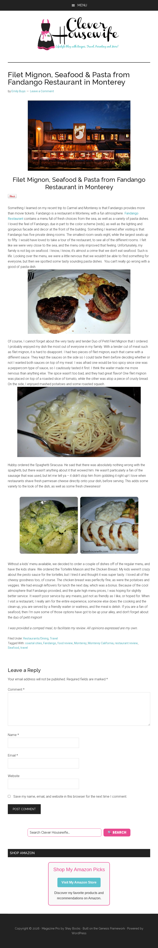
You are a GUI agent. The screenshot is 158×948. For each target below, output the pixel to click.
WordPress (79, 933)
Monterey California (101, 643)
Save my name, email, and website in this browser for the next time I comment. (70, 796)
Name (13, 735)
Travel (54, 638)
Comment (16, 689)
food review (65, 643)
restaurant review (126, 643)
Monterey (80, 643)
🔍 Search (117, 832)
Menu (82, 5)
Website (14, 776)
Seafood (13, 647)
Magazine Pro (51, 928)
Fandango (49, 643)
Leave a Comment (42, 91)
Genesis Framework (112, 928)
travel (24, 647)
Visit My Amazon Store (79, 882)
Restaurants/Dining (36, 638)
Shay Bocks (72, 928)
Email (13, 755)
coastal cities (33, 643)
